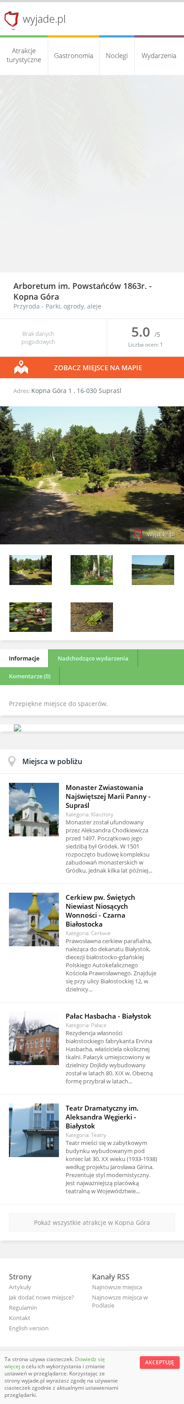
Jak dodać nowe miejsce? (41, 1297)
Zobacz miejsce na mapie (98, 367)
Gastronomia (73, 55)
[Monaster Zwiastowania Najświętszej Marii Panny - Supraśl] (34, 809)
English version (29, 1328)
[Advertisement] (92, 176)
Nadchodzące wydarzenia (93, 658)
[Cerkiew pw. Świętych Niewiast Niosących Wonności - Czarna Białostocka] (34, 919)
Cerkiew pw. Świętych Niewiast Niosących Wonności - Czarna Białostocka (100, 910)
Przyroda (26, 306)
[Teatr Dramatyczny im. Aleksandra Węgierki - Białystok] (34, 1130)
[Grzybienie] (30, 629)
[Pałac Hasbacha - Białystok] (34, 1038)
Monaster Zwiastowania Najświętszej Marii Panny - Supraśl (108, 796)
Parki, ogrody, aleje (73, 306)
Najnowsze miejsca (117, 1287)
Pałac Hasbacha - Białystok (108, 1015)
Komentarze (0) (29, 676)
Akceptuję (159, 1362)
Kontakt (19, 1318)
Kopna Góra (36, 296)
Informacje (24, 658)
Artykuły (20, 1287)
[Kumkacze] (92, 629)
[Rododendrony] (92, 582)
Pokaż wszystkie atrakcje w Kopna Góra (92, 1222)
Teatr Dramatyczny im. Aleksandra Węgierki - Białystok (102, 1116)
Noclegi (117, 55)
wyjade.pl (44, 19)
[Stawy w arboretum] (153, 582)
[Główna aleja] (92, 542)
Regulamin (23, 1308)
